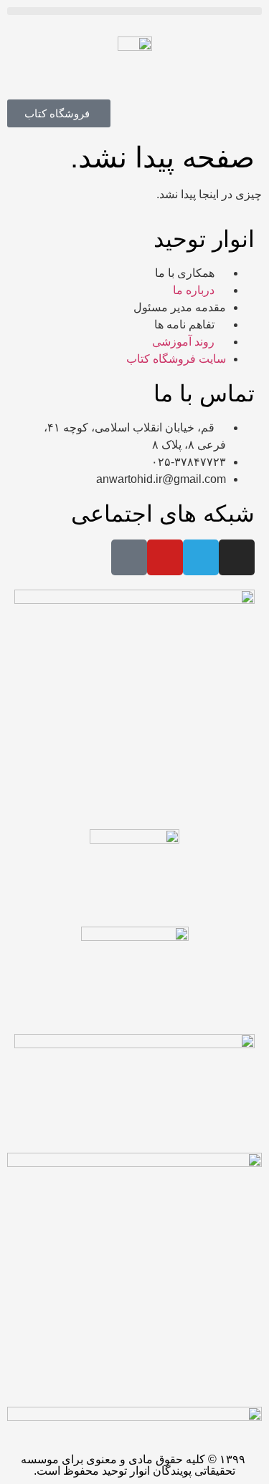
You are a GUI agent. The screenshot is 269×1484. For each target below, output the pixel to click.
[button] (134, 11)
